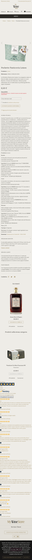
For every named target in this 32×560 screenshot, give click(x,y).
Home (4, 21)
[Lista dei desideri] (21, 11)
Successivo (20, 326)
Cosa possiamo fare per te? (24, 1)
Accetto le (11, 102)
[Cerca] (15, 11)
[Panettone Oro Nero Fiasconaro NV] (16, 349)
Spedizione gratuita (7, 238)
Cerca (17, 11)
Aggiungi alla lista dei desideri (9, 110)
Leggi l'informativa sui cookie (12, 557)
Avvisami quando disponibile (10, 106)
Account (11, 11)
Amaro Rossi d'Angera (16, 317)
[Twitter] (11, 277)
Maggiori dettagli (5, 247)
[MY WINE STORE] (16, 6)
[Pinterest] (14, 277)
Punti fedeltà (5, 265)
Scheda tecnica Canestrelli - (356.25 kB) (16, 234)
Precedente (12, 326)
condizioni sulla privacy (13, 102)
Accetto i (12, 538)
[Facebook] (8, 277)
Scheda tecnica (6, 115)
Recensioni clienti (5, 1)
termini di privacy (14, 538)
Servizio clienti (5, 252)
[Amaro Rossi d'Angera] (16, 301)
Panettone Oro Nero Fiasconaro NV (16, 365)
